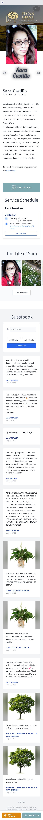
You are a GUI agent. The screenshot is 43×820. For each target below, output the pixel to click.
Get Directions (21, 233)
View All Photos (22, 292)
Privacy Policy (14, 809)
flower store (11, 170)
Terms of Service (28, 809)
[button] (21, 555)
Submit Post (21, 345)
